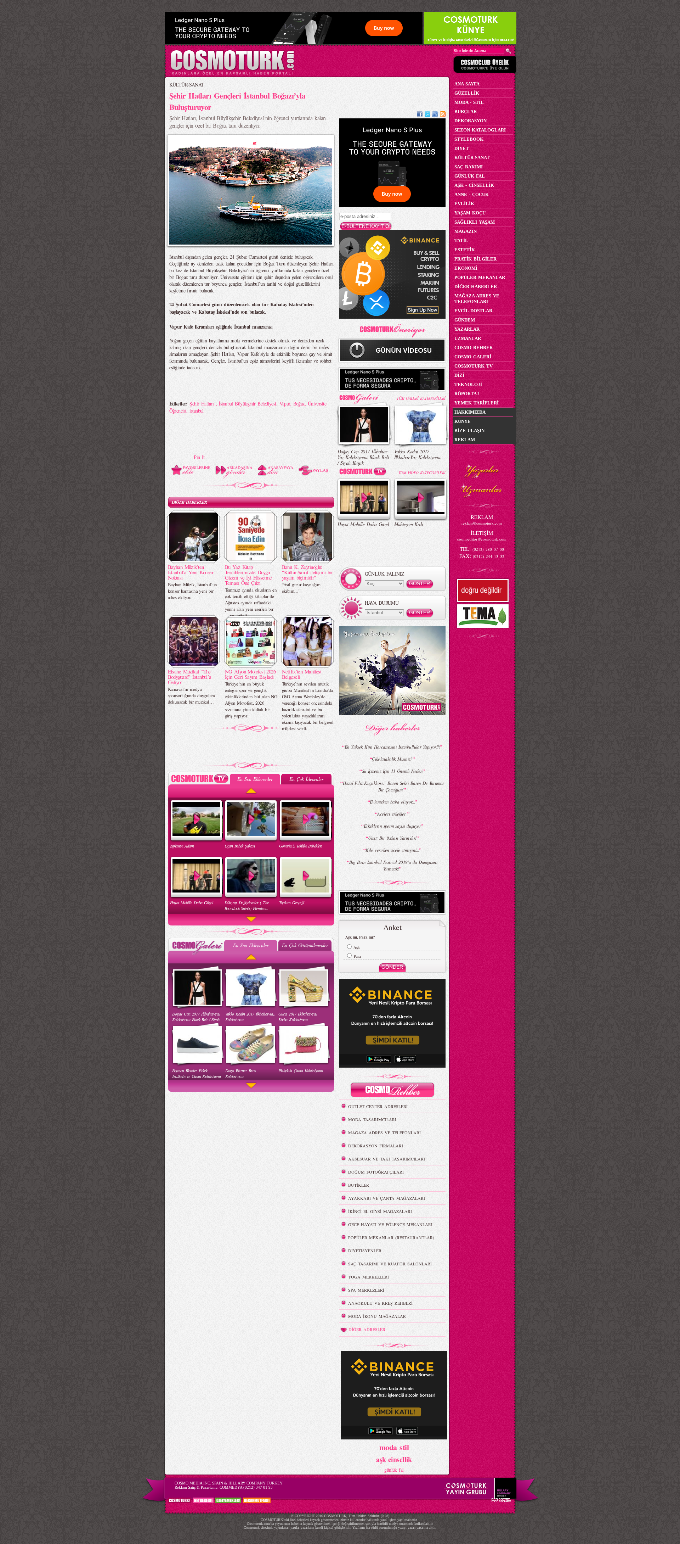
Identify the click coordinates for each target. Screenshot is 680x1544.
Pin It (199, 457)
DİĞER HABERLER (189, 502)
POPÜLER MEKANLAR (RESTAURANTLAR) (391, 1237)
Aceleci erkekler (392, 814)
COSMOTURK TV (473, 366)
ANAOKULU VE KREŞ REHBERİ (380, 1303)
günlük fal (393, 1469)
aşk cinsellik (394, 1459)
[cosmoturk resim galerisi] (364, 396)
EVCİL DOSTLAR (473, 310)
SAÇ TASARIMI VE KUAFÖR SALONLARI (390, 1263)
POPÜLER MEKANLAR (479, 277)
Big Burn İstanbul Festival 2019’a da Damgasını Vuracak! (393, 865)
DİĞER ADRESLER (366, 1329)
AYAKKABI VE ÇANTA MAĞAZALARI (386, 1198)
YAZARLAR (467, 329)
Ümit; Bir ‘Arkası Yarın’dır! (392, 838)
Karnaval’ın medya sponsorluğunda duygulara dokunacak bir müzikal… (191, 695)
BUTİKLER (358, 1185)
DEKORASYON (470, 120)
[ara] (508, 51)
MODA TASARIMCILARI (372, 1119)
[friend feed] (435, 115)
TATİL (461, 240)
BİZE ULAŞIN (469, 430)
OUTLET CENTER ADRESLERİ (378, 1106)
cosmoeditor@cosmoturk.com (481, 539)
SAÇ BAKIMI (468, 166)
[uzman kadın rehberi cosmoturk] (392, 1091)
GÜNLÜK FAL (469, 176)
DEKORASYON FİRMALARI (375, 1145)
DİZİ (459, 375)
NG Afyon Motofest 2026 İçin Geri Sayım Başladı (250, 674)
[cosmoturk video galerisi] (364, 472)
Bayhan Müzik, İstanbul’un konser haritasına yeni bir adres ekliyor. (192, 590)
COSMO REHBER (473, 347)
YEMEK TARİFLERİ (476, 402)
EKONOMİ (465, 268)
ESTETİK (464, 249)
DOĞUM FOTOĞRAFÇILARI (376, 1172)
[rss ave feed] (443, 115)
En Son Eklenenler (254, 779)
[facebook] (420, 115)
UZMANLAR (467, 338)
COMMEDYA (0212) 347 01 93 (246, 1487)
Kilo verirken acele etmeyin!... (392, 850)
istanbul (196, 410)
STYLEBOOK (468, 139)
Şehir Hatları (202, 403)
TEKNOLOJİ (468, 384)
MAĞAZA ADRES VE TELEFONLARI (384, 1132)
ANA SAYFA (467, 83)
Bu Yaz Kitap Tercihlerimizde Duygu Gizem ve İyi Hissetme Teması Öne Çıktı (248, 574)
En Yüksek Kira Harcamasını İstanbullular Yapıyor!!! (392, 747)
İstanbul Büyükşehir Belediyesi (247, 403)
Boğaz (299, 403)
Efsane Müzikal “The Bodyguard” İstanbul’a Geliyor (189, 677)
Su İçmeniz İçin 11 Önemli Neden (392, 771)
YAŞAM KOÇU (470, 213)
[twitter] (427, 115)
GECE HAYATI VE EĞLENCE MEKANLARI (390, 1224)
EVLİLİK (464, 203)
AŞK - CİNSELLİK (474, 185)
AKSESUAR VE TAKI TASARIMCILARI (386, 1159)
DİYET (461, 148)
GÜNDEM (464, 320)
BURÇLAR (465, 111)
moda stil (394, 1447)
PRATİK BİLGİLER (475, 259)
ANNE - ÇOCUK (471, 194)
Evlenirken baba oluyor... (392, 802)
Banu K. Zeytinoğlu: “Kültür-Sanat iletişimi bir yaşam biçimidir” (307, 572)
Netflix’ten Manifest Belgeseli (302, 674)
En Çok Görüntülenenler (305, 945)
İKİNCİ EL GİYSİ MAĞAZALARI (380, 1211)
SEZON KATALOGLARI (480, 130)
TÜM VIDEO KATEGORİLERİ (422, 472)
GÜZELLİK (466, 93)
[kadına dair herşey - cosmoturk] (232, 74)
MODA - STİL (469, 102)
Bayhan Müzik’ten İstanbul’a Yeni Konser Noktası (191, 572)
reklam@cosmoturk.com (481, 523)
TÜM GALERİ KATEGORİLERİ (421, 398)
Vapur (284, 403)
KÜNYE (462, 421)
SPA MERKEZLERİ (366, 1290)
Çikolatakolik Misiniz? (392, 759)
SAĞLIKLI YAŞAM (474, 222)
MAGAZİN (465, 231)
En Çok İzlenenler (306, 779)
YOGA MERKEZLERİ (368, 1277)
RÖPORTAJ (466, 393)
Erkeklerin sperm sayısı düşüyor (392, 826)
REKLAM (464, 439)
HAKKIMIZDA (470, 412)
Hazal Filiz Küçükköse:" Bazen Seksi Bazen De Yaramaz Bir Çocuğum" (393, 786)
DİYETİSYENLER (364, 1250)
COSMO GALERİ (472, 356)
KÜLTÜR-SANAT (186, 84)
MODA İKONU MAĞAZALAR (377, 1316)
